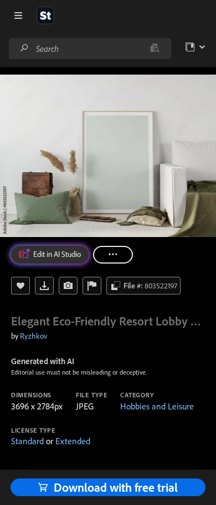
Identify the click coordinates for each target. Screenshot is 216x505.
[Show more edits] (113, 255)
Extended (72, 440)
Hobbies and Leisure (157, 406)
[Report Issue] (92, 285)
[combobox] (90, 48)
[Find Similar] (68, 285)
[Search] (24, 48)
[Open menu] (18, 15)
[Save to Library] (20, 285)
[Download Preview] (44, 285)
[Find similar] (155, 48)
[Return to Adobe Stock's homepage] (45, 15)
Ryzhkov (33, 336)
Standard (27, 440)
